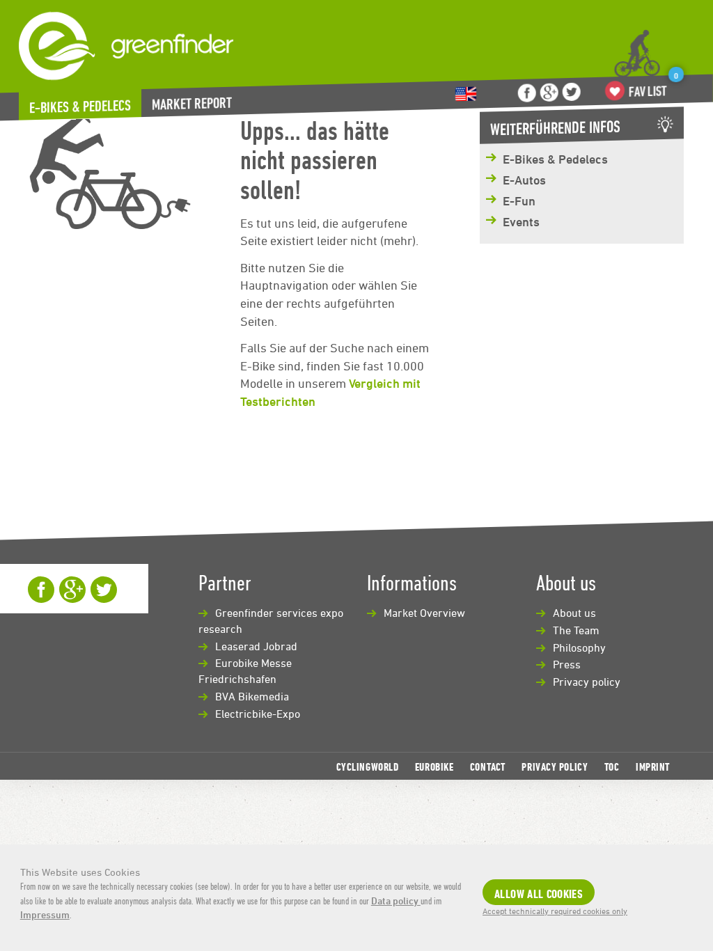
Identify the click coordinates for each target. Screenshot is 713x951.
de (465, 94)
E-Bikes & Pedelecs (80, 106)
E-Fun (519, 200)
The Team (576, 630)
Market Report (192, 103)
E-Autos (524, 180)
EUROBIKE (434, 766)
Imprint (653, 766)
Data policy (396, 900)
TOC (612, 766)
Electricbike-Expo (257, 713)
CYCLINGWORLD (367, 766)
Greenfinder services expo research (270, 620)
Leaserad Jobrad (256, 646)
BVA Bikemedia (252, 696)
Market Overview (424, 612)
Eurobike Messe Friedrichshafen (245, 671)
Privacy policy (586, 681)
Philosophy (579, 647)
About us (574, 612)
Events (521, 221)
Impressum (45, 914)
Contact (488, 766)
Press (567, 664)
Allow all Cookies (538, 893)
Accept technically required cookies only (555, 910)
